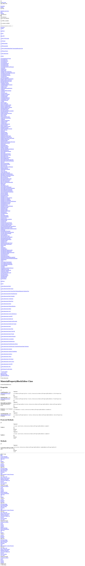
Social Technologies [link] (5, 457)
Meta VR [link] (2, 459)
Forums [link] (2, 489)
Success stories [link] (4, 482)
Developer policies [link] (4, 486)
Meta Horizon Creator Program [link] (7, 474)
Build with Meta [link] (4, 456)
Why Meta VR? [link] (4, 476)
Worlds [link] (2, 461)
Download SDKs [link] (4, 469)
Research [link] (2, 464)
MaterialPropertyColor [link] (5, 393)
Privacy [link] (2, 488)
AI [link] (1, 460)
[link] (3, 2)
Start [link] (1, 473)
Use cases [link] (3, 484)
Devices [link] (2, 481)
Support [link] (2, 491)
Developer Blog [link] (4, 468)
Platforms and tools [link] (5, 479)
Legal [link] (2, 487)
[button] (42, 1)
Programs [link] (3, 472)
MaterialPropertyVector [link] (5, 414)
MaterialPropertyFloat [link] (5, 398)
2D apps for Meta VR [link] (5, 480)
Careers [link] (2, 463)
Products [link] (2, 466)
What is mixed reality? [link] (5, 478)
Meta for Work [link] (4, 470)
